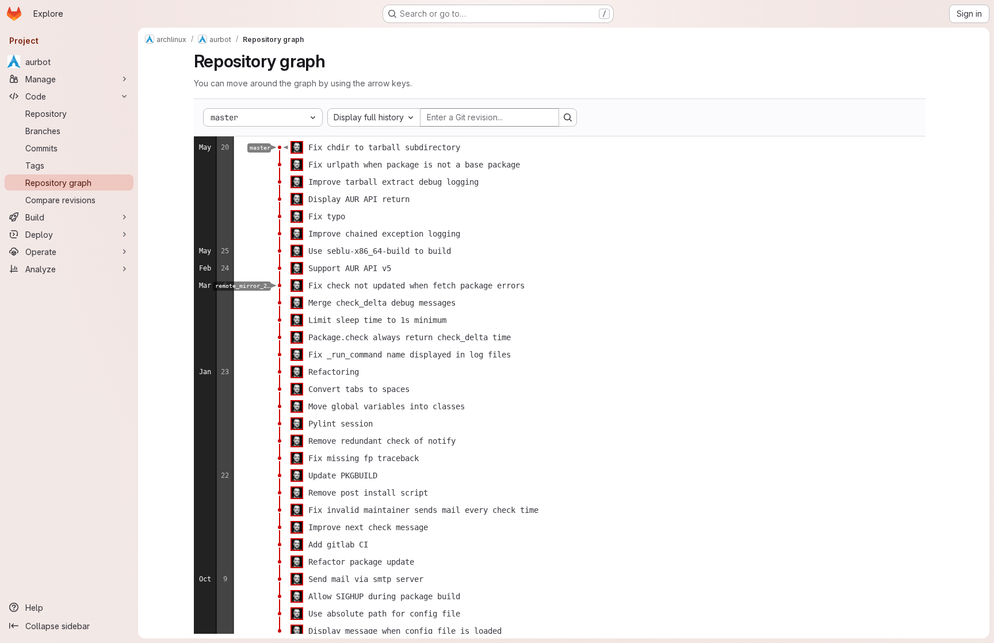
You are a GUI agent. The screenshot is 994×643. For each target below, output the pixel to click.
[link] (279, 147)
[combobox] (373, 117)
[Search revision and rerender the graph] (568, 117)
